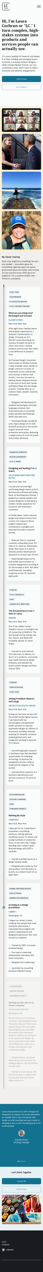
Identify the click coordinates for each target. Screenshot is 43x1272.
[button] (38, 6)
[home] (6, 6)
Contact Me (21, 1181)
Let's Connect (21, 87)
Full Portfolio (21, 79)
